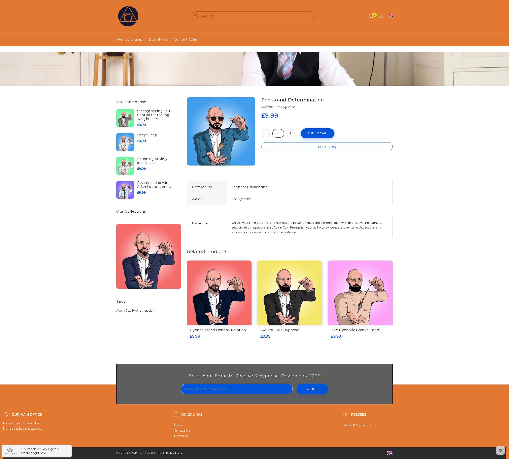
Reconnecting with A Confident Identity (154, 185)
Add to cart (318, 133)
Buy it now (327, 147)
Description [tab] (200, 223)
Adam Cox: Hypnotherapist (134, 310)
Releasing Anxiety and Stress (152, 161)
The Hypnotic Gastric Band (355, 330)
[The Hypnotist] (128, 16)
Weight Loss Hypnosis (280, 330)
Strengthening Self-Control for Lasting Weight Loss (154, 115)
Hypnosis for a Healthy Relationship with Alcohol (219, 330)
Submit (312, 389)
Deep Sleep (147, 135)
